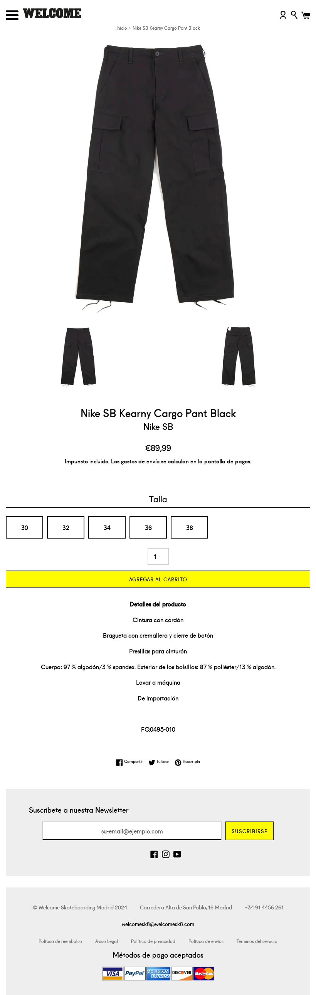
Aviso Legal (106, 941)
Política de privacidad (153, 941)
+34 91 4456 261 (264, 907)
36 (148, 527)
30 (24, 527)
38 (189, 527)
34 (107, 527)
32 (65, 527)
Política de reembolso (60, 941)
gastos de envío (140, 461)
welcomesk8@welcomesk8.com (158, 924)
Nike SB (158, 426)
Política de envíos (206, 941)
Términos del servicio (257, 941)
